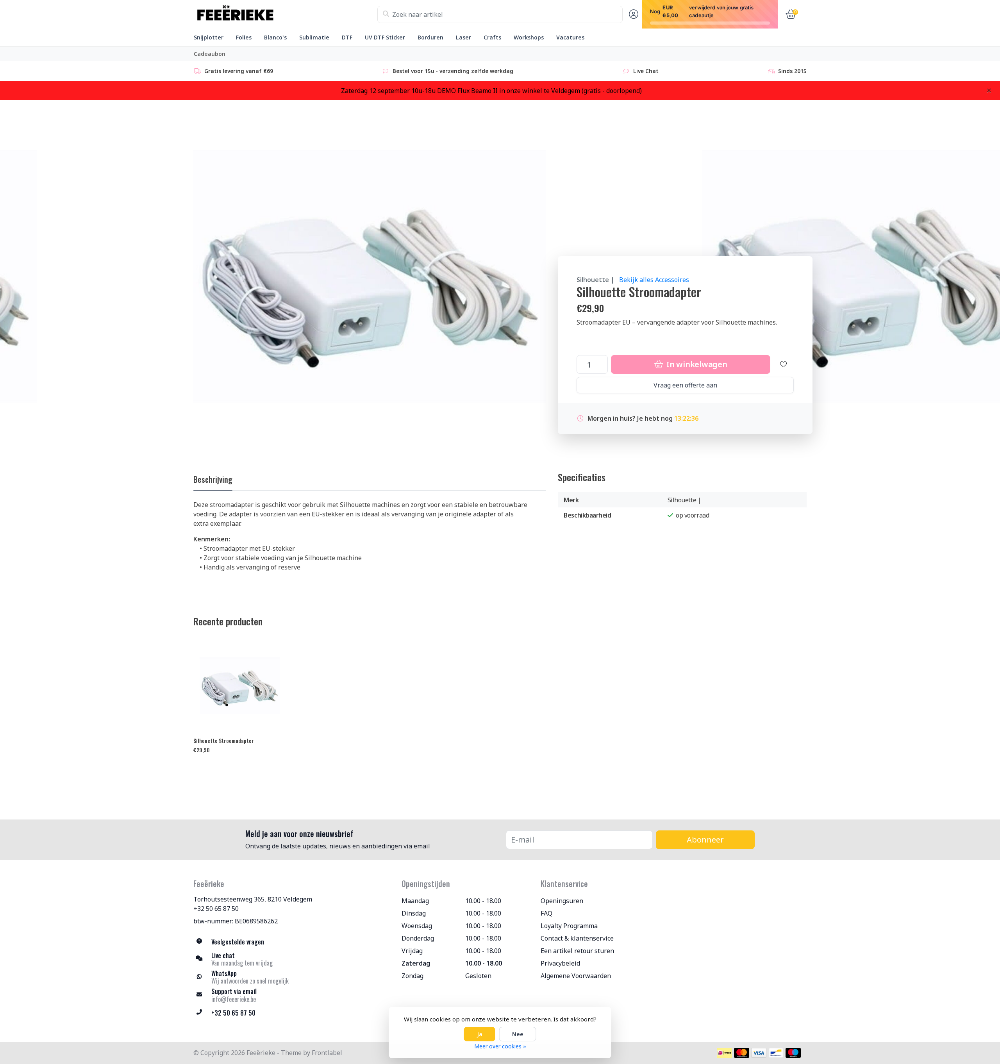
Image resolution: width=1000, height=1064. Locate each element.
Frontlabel (327, 1052)
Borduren (430, 37)
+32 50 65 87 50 (216, 908)
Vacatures (570, 37)
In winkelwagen (695, 364)
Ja (479, 1034)
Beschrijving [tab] (212, 479)
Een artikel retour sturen (577, 950)
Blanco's (275, 37)
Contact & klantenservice (577, 938)
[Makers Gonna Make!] (285, 14)
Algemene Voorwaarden (576, 975)
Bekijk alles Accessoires (654, 279)
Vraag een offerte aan (685, 385)
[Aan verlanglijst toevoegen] (783, 364)
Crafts (492, 37)
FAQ (546, 913)
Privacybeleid (560, 963)
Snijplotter (208, 37)
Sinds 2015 (792, 71)
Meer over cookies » (500, 1046)
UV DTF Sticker (385, 37)
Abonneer (705, 839)
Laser (463, 37)
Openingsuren (562, 900)
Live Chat (646, 71)
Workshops (529, 37)
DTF (347, 37)
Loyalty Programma (569, 925)
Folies (244, 37)
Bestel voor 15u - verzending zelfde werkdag (453, 71)
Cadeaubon (209, 53)
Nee (517, 1034)
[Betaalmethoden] (724, 1053)
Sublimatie (314, 37)
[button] (632, 14)
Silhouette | (595, 279)
